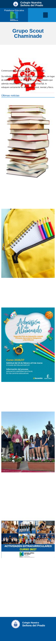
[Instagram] (30, 635)
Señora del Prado (31, 4)
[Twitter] (25, 635)
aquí (43, 71)
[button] (45, 15)
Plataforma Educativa (14, 10)
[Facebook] (20, 635)
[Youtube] (35, 635)
